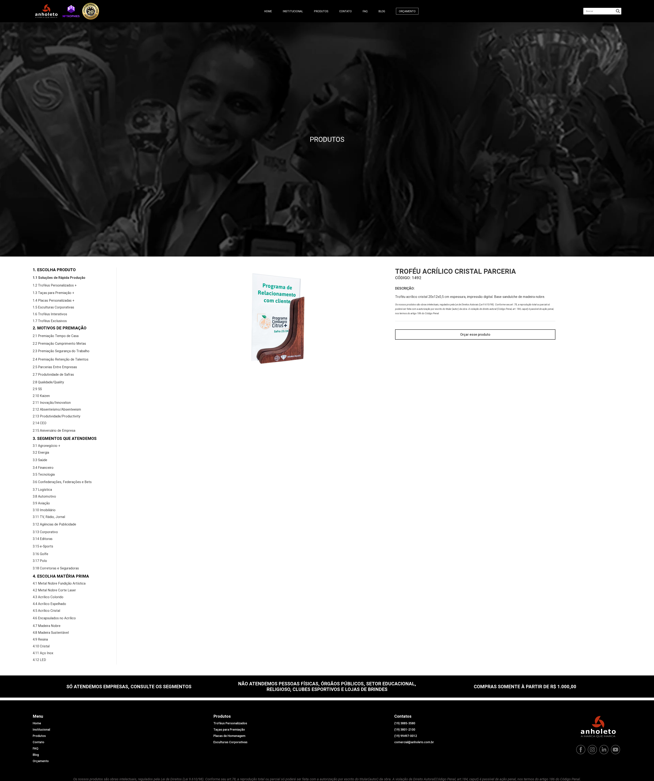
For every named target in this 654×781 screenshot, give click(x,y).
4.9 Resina (40, 639)
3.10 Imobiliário (44, 510)
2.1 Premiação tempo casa (56, 336)
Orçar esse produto (475, 334)
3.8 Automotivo (44, 496)
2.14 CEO (39, 423)
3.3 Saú (40, 460)
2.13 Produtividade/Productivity (56, 416)
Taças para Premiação (229, 729)
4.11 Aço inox (43, 653)
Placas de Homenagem (229, 736)
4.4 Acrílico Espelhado (49, 604)
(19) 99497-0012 (405, 736)
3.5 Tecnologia (44, 474)
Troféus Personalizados (230, 723)
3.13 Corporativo (45, 532)
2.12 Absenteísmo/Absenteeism (57, 409)
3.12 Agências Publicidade (54, 524)
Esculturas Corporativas (230, 742)
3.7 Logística (42, 490)
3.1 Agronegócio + (46, 446)
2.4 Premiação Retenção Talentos (60, 359)
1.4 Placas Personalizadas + (53, 300)
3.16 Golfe (40, 554)
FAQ (365, 11)
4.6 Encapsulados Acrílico (54, 618)
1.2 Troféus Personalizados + (55, 285)
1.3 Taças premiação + (53, 293)
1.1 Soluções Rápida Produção (59, 278)
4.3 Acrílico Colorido (48, 597)
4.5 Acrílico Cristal (46, 611)
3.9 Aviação (41, 503)
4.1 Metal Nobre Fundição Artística (59, 583)
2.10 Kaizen (41, 396)
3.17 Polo (40, 561)
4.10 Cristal (41, 646)
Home (268, 11)
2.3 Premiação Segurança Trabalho (61, 351)
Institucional (293, 11)
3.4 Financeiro (43, 468)
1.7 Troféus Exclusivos (50, 321)
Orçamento (407, 11)
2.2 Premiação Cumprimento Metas (59, 343)
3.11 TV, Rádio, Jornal (49, 517)
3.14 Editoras (42, 539)
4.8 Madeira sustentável (51, 633)
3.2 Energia (41, 452)
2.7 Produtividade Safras (53, 374)
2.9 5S (37, 389)
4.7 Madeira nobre (46, 626)
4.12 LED (39, 660)
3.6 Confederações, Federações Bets (62, 482)
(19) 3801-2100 (404, 729)
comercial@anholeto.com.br (414, 742)
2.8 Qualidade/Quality (48, 382)
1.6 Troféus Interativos (50, 314)
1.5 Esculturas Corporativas (53, 307)
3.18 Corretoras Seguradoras (56, 568)
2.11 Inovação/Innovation (52, 403)
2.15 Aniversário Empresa (54, 430)
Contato (345, 11)
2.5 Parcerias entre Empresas (55, 367)
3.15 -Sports (43, 546)
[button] (71, 11)
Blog (381, 11)
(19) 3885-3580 (404, 723)
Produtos (321, 11)
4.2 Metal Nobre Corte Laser (54, 590)
